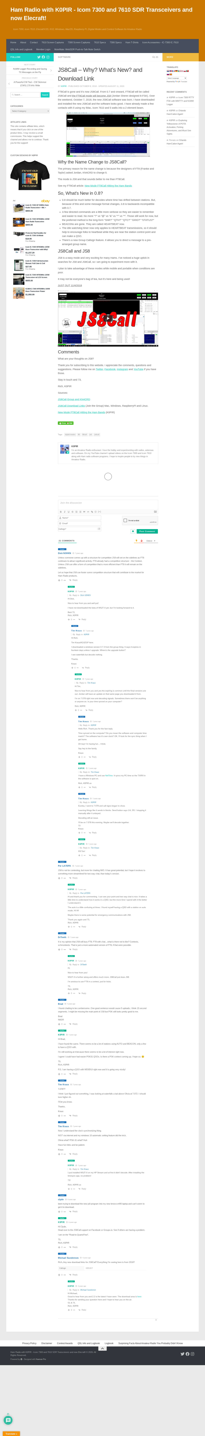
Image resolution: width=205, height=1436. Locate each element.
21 (157, 57)
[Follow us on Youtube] (34, 57)
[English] (170, 71)
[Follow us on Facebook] (43, 57)
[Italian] (179, 71)
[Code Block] (88, 511)
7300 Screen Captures (79, 42)
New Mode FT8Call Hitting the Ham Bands (108, 185)
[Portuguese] (187, 71)
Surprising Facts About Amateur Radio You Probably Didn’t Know (150, 1343)
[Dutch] (168, 71)
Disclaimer (46, 1343)
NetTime (109, 775)
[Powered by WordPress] (21, 1359)
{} (96, 512)
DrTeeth (83, 965)
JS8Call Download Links (71, 405)
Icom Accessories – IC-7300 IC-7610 (160, 42)
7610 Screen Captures (53, 42)
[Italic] (65, 511)
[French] (173, 71)
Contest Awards (65, 1343)
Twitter (99, 369)
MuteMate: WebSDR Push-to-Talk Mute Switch (77, 49)
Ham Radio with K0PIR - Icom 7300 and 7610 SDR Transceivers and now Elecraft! (101, 13)
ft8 (79, 435)
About (23, 42)
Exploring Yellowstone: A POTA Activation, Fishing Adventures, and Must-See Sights (179, 127)
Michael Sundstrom (88, 1290)
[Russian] (168, 74)
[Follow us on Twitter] (39, 57)
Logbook (109, 1343)
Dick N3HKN (85, 595)
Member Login (43, 49)
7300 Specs (116, 42)
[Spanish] (170, 74)
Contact (34, 42)
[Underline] (69, 511)
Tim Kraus (91, 683)
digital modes (70, 435)
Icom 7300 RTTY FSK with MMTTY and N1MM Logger (180, 100)
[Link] (92, 511)
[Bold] (61, 511)
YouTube (138, 369)
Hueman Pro (41, 1359)
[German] (176, 71)
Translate (184, 81)
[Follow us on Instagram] (48, 57)
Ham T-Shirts (132, 42)
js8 (91, 435)
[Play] (108, 318)
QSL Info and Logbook (21, 49)
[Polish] (184, 71)
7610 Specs (100, 42)
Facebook (109, 369)
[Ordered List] (76, 511)
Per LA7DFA (85, 893)
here (139, 1296)
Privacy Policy (29, 1343)
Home (13, 42)
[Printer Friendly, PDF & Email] (65, 421)
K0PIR (64, 86)
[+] (99, 512)
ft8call (84, 435)
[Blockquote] (84, 511)
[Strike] (72, 511)
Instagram (122, 369)
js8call (96, 435)
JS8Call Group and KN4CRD (74, 399)
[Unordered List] (80, 511)
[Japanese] (182, 71)
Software (64, 57)
